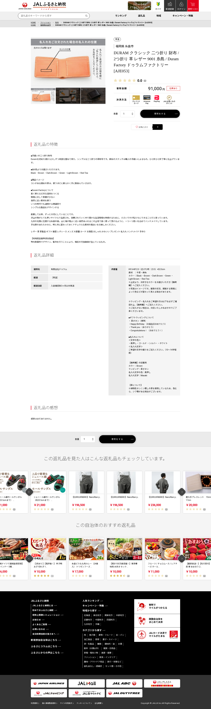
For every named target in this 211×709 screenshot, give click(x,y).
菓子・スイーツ (110, 639)
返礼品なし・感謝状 (93, 666)
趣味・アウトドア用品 (94, 662)
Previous (29, 492)
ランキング (121, 15)
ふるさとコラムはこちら (44, 646)
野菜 (97, 639)
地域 (158, 15)
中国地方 (99, 620)
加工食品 (88, 639)
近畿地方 (88, 620)
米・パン (120, 635)
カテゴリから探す (92, 630)
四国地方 (111, 620)
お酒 (120, 644)
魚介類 (92, 635)
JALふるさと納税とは (42, 605)
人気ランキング (91, 600)
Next (182, 492)
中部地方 (120, 615)
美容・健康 (106, 653)
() (145, 80)
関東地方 (109, 615)
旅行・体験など (114, 662)
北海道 (87, 615)
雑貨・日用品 (109, 648)
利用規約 (34, 703)
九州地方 (88, 624)
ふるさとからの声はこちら (45, 652)
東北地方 (97, 615)
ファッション (45, 23)
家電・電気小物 (91, 653)
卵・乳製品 (89, 644)
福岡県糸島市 (45, 25)
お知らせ (36, 620)
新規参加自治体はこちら (44, 640)
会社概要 (98, 703)
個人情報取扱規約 (49, 703)
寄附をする (160, 114)
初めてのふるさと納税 (43, 610)
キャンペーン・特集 (183, 15)
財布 (57, 23)
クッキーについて (83, 703)
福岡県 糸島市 (125, 46)
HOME (33, 23)
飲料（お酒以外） (92, 648)
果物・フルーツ (106, 635)
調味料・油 (110, 644)
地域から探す (90, 610)
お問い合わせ (38, 629)
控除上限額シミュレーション (46, 615)
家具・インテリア (107, 657)
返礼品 (141, 15)
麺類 (99, 644)
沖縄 (97, 624)
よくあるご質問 (39, 624)
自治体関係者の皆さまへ (44, 634)
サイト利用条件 (66, 703)
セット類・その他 (113, 666)
